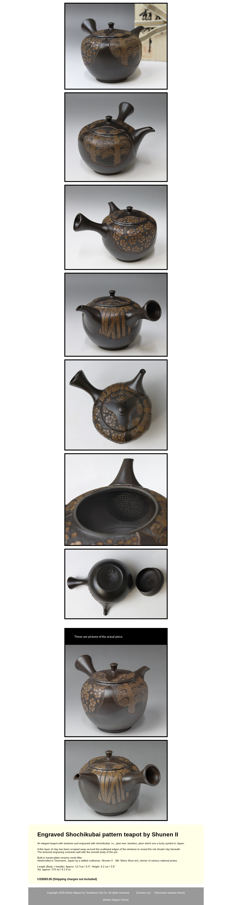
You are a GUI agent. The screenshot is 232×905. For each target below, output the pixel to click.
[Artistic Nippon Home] (116, 899)
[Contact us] (143, 892)
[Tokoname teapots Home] (169, 892)
